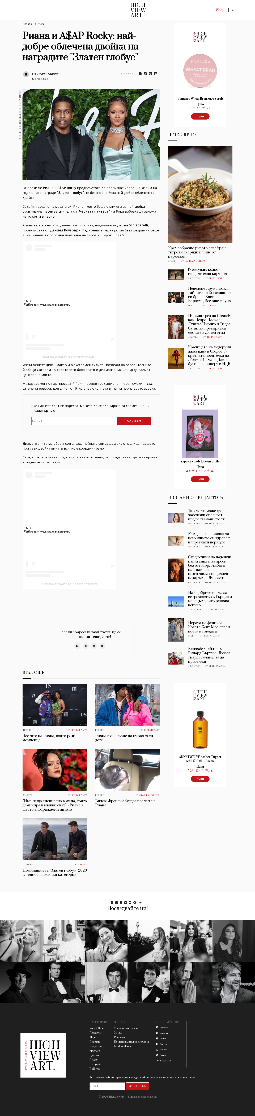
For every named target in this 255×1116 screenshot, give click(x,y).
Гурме (172, 261)
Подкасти (95, 1032)
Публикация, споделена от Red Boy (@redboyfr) (69, 583)
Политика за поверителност (131, 1041)
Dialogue (95, 1041)
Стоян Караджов (149, 795)
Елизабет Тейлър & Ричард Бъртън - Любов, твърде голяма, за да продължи (209, 655)
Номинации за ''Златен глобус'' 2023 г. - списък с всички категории (55, 872)
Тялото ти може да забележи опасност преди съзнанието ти (206, 515)
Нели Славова (47, 74)
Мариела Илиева (195, 261)
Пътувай (95, 1064)
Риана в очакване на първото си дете (124, 738)
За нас (118, 1032)
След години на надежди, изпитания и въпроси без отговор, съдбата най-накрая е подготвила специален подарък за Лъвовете (210, 567)
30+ (190, 306)
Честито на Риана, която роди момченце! (49, 738)
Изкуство (28, 864)
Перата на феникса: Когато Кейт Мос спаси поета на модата (209, 627)
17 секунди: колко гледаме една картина (207, 271)
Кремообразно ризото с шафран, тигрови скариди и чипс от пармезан (197, 252)
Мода (41, 24)
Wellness (194, 524)
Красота (27, 795)
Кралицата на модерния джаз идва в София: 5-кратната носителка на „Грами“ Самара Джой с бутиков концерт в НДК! (209, 355)
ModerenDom (122, 1046)
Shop (220, 10)
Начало (27, 24)
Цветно (27, 730)
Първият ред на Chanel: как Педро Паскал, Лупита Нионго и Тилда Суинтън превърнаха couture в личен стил (209, 324)
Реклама (119, 1037)
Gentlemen (195, 610)
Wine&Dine (97, 1028)
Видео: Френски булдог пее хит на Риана (125, 803)
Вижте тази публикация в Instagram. (48, 304)
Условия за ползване (127, 1028)
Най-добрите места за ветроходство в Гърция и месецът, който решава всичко (210, 599)
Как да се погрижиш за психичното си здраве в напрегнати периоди (209, 538)
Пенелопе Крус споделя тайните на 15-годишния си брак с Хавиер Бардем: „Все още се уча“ (210, 294)
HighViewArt (79, 730)
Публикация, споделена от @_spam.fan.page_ (69, 356)
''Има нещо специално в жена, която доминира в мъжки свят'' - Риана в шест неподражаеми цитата (55, 805)
